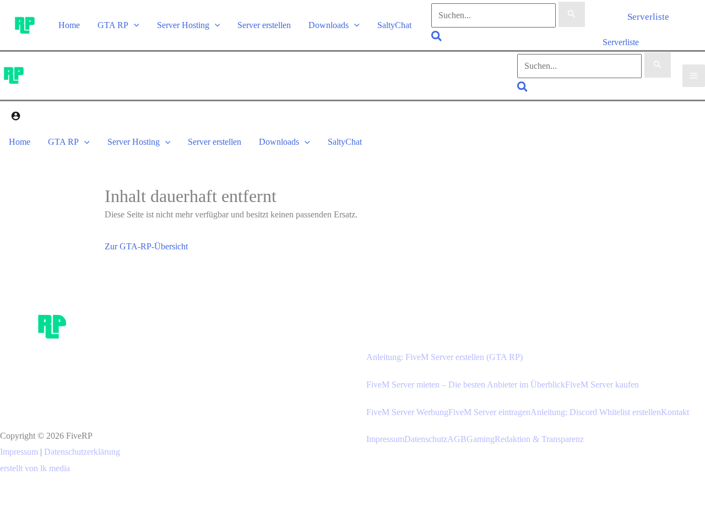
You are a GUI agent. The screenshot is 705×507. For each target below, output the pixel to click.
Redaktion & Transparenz (539, 439)
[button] (133, 25)
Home (69, 25)
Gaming (481, 439)
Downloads (328, 25)
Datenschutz (425, 439)
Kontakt (675, 412)
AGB (457, 439)
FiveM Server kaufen (602, 384)
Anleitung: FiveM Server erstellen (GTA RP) (444, 357)
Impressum (19, 451)
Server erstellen (264, 25)
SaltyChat (394, 25)
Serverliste (621, 42)
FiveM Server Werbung (407, 412)
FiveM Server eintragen (489, 412)
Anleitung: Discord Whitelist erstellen (595, 412)
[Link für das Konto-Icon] (15, 117)
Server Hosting (183, 25)
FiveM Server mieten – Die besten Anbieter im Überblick (465, 384)
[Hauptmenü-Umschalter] (693, 75)
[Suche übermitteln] (571, 14)
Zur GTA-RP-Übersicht (146, 246)
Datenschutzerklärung (82, 451)
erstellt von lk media (35, 468)
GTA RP (112, 25)
